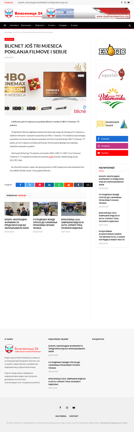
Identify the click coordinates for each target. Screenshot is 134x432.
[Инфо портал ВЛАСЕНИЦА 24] (23, 13)
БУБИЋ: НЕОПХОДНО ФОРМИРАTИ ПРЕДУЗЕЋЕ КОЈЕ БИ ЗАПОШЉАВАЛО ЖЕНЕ (44, 2)
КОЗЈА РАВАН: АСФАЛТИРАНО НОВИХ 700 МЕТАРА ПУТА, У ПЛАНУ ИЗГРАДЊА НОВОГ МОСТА (112, 235)
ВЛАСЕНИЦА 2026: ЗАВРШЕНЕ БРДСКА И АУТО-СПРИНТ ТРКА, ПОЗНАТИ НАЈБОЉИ (72, 223)
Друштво (9, 39)
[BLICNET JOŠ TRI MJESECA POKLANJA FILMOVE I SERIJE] (45, 89)
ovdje (50, 156)
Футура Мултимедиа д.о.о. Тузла (114, 423)
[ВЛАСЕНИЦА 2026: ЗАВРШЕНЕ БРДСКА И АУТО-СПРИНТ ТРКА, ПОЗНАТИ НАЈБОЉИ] (73, 209)
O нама (74, 25)
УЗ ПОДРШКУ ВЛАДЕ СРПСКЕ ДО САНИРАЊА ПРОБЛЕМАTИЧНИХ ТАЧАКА (45, 223)
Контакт (73, 416)
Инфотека (39, 25)
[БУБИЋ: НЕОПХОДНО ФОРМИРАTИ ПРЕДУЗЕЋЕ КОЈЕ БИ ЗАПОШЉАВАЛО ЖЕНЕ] (17, 209)
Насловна (14, 25)
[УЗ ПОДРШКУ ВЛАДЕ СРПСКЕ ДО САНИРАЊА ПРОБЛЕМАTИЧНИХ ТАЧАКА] (45, 209)
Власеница (26, 25)
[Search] (129, 25)
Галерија (62, 25)
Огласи (51, 25)
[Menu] (5, 25)
